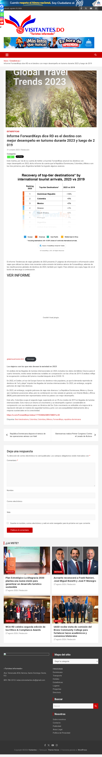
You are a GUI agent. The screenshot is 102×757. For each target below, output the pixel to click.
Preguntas (57, 689)
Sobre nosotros (59, 719)
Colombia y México (45, 419)
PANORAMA (58, 669)
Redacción (25, 150)
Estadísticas (13, 131)
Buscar (95, 706)
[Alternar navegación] (7, 55)
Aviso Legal (57, 729)
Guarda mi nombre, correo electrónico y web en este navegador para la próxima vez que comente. (50, 523)
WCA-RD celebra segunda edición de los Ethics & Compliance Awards (25, 628)
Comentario (12, 460)
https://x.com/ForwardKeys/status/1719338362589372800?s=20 (33, 415)
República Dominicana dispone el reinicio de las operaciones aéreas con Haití (28, 435)
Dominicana (57, 672)
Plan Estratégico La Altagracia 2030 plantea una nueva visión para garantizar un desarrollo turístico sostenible (25, 582)
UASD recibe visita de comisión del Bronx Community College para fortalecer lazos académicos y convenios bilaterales (73, 631)
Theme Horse (53, 750)
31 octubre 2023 (13, 150)
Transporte (57, 676)
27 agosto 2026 (12, 590)
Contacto (57, 723)
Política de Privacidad (61, 733)
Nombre (10, 490)
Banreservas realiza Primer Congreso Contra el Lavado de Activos (73, 435)
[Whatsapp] (10, 157)
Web (8, 512)
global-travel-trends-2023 (15, 359)
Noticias (10, 572)
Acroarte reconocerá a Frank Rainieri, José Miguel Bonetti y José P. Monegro (75, 579)
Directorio (57, 692)
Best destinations (22, 419)
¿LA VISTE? (12, 543)
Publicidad (57, 726)
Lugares (56, 686)
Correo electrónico (14, 501)
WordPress (82, 750)
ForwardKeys (58, 419)
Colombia (33, 419)
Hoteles (56, 679)
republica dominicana (72, 419)
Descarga (30, 359)
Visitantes (32, 750)
